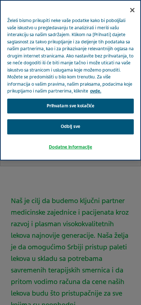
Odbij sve (70, 126)
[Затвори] (132, 10)
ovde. (95, 91)
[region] (70, 80)
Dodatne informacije (70, 147)
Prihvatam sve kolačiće (71, 106)
